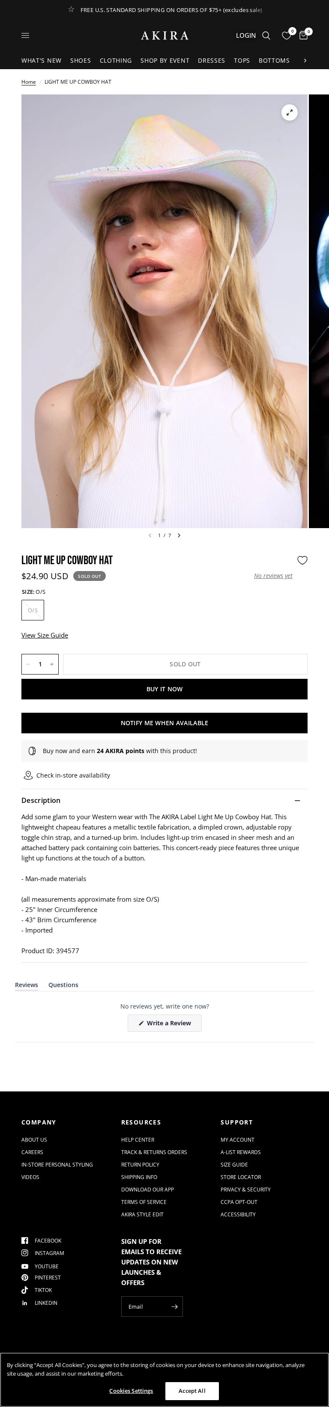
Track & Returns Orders (154, 1152)
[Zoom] (289, 112)
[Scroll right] (305, 61)
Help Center (137, 1139)
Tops (242, 60)
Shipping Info (139, 1177)
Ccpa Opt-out (239, 1202)
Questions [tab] (63, 986)
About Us (34, 1139)
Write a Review (170, 1025)
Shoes (80, 60)
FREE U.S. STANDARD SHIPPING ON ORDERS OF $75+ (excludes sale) (172, 10)
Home (28, 81)
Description (41, 800)
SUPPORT (237, 1122)
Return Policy (140, 1164)
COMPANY (39, 1122)
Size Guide (234, 1164)
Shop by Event (165, 60)
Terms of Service (144, 1202)
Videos (30, 1177)
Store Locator (241, 1177)
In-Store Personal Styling (57, 1164)
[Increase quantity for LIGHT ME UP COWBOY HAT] (51, 664)
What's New (41, 60)
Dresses (211, 60)
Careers (32, 1152)
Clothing (116, 60)
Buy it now (165, 689)
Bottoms (274, 60)
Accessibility (238, 1214)
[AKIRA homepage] (164, 35)
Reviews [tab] (26, 986)
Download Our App (147, 1189)
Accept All (192, 1391)
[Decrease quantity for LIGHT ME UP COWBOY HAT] (28, 664)
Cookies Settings (131, 1391)
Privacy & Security (246, 1189)
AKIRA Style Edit (142, 1214)
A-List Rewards (241, 1152)
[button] (273, 575)
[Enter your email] (174, 1306)
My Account (237, 1139)
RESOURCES (141, 1122)
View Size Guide (44, 635)
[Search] (266, 35)
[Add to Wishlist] (302, 560)
